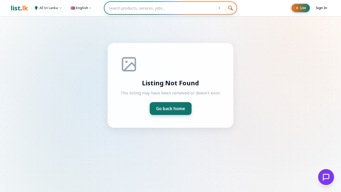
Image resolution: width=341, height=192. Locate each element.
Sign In (321, 7)
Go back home (170, 108)
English (79, 7)
